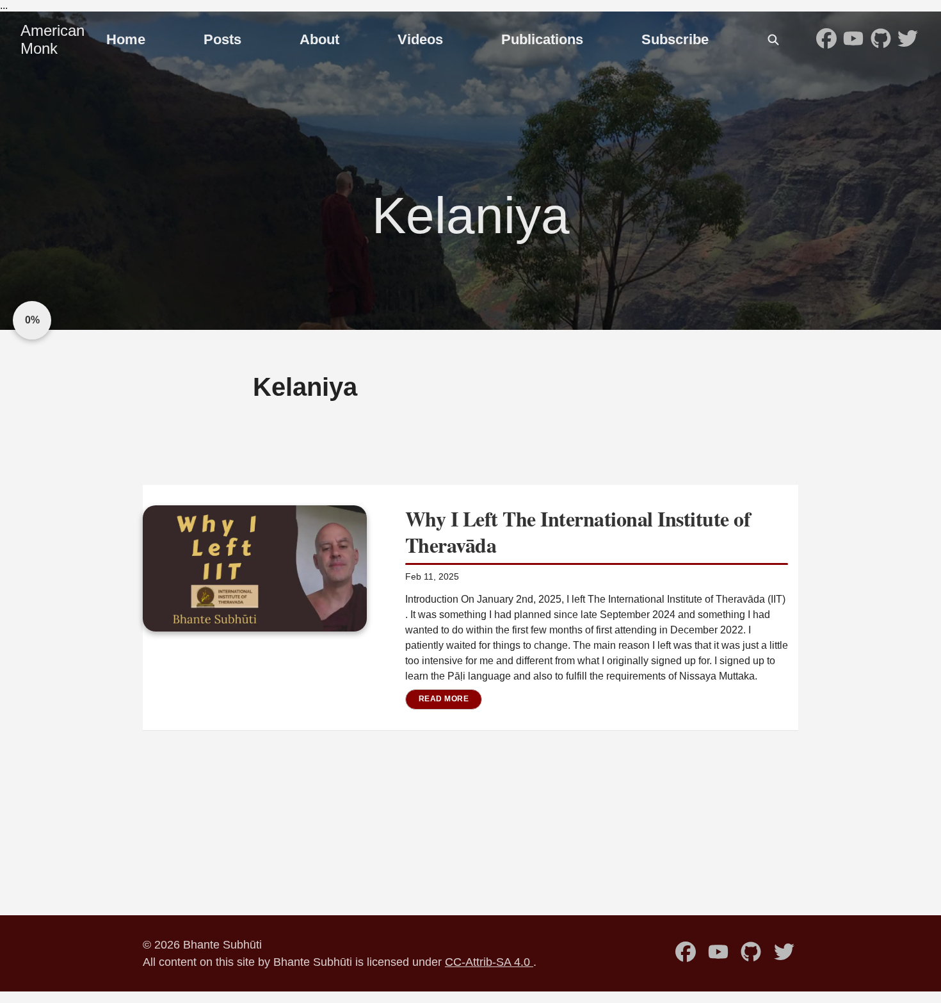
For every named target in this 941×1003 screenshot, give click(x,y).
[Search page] (773, 40)
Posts (222, 39)
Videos (420, 39)
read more (444, 698)
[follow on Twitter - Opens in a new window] (907, 39)
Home (125, 39)
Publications (542, 39)
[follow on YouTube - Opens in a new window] (853, 39)
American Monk (52, 39)
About (319, 39)
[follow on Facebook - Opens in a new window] (826, 39)
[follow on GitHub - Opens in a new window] (881, 39)
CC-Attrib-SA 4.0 (489, 961)
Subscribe (675, 39)
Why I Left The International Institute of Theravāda (578, 531)
